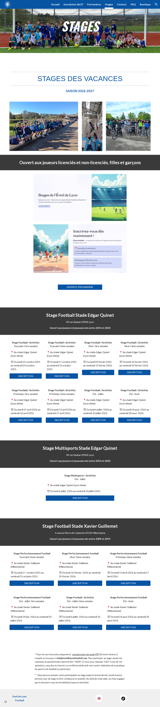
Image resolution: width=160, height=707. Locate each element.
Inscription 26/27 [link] (73, 4)
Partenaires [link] (94, 4)
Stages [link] (109, 4)
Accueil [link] (55, 4)
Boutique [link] (145, 4)
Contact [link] (122, 4)
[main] (80, 26)
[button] (156, 4)
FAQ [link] (133, 4)
